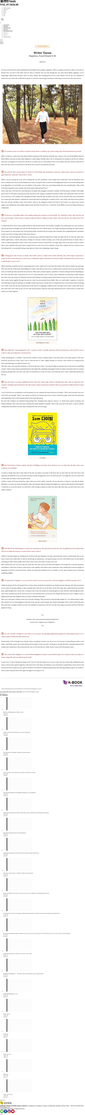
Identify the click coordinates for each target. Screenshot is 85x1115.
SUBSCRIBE (7, 8)
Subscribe (2, 1100)
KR (4, 15)
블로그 (34, 691)
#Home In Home (23, 688)
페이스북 (25, 691)
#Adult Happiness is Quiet (34, 688)
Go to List (2, 693)
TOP (1, 1114)
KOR (4, 12)
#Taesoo (3, 688)
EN (4, 14)
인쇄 (37, 691)
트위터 (30, 691)
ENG (4, 11)
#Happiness (9, 688)
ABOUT (5, 9)
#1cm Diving (15, 688)
